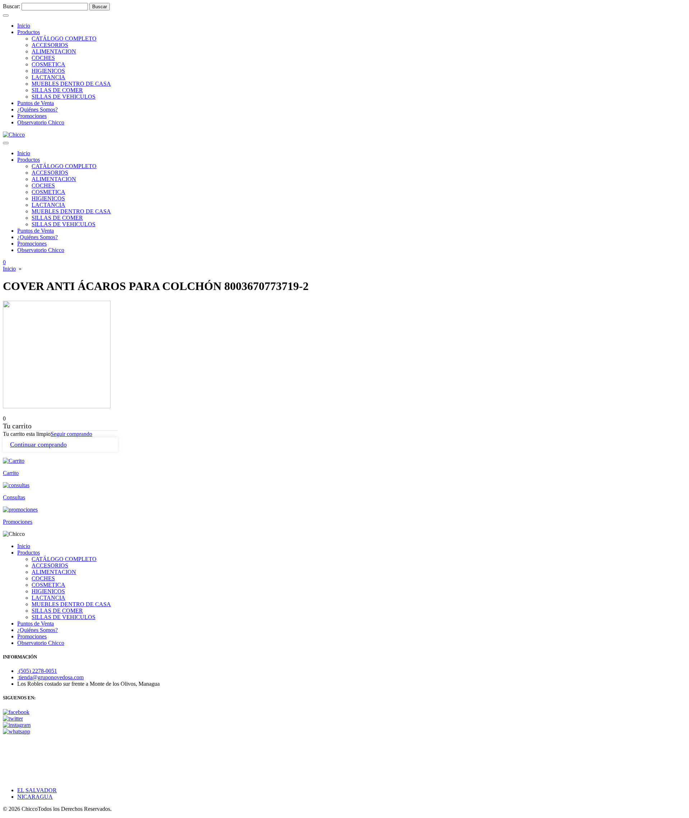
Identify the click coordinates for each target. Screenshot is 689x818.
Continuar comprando (38, 444)
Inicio (9, 269)
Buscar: (11, 6)
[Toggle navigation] (6, 15)
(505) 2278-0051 (37, 671)
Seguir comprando (71, 434)
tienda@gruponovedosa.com (50, 677)
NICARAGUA (35, 797)
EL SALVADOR (37, 790)
